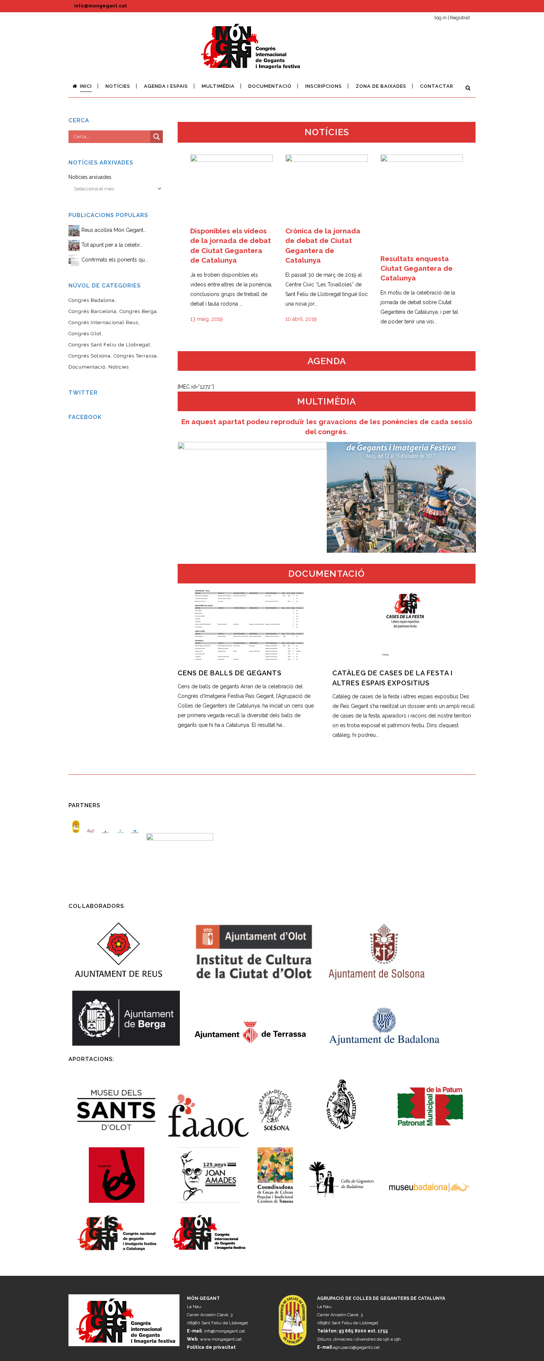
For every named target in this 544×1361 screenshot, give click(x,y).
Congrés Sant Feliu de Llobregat (109, 344)
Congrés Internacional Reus (103, 322)
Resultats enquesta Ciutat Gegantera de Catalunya (416, 268)
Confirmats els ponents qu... (114, 260)
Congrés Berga (138, 311)
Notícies (118, 367)
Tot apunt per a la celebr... (112, 245)
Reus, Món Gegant (401, 489)
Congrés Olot (84, 333)
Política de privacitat (211, 1347)
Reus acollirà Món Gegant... (114, 230)
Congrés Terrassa (135, 356)
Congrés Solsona (89, 356)
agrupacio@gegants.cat (356, 1347)
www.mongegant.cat (221, 1339)
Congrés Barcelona (92, 311)
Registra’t (460, 17)
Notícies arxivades (89, 177)
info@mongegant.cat (100, 6)
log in (440, 17)
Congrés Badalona (91, 300)
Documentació (86, 367)
